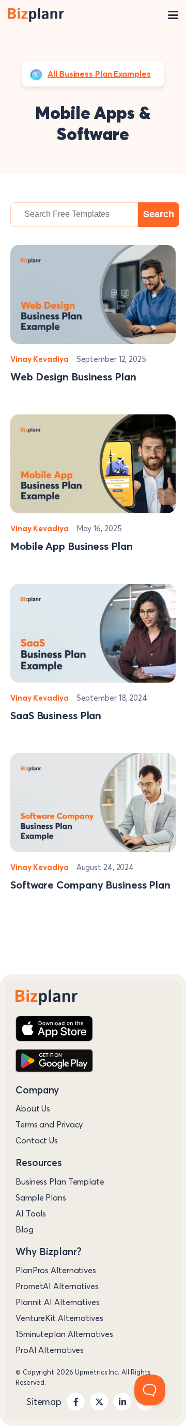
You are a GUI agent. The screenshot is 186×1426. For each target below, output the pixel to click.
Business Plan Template (60, 1181)
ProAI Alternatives (50, 1350)
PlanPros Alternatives (56, 1270)
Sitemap (43, 1401)
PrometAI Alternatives (57, 1286)
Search (158, 214)
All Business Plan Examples (99, 73)
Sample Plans (41, 1197)
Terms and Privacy (49, 1124)
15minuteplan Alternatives (64, 1334)
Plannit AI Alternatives (58, 1302)
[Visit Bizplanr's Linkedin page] (122, 1402)
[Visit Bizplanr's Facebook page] (76, 1402)
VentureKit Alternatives (59, 1318)
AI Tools (31, 1213)
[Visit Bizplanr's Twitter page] (99, 1402)
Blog (25, 1229)
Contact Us (37, 1140)
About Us (33, 1108)
